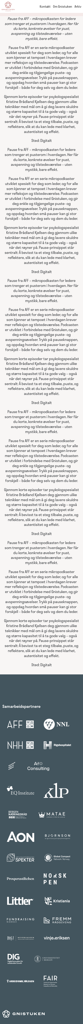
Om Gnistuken (62, 6)
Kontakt (45, 6)
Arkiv (78, 6)
